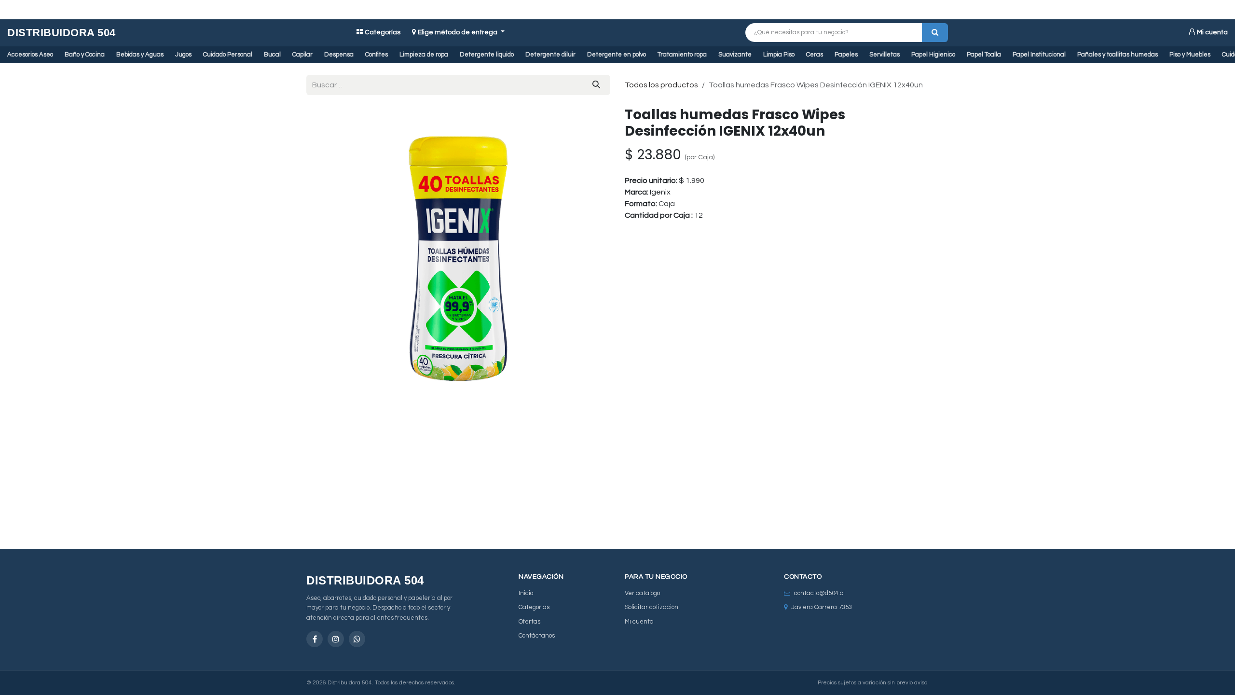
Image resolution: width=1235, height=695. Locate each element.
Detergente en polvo (616, 54)
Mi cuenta (1212, 32)
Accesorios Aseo (30, 54)
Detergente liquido (487, 54)
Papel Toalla (984, 54)
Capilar (302, 54)
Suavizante (735, 54)
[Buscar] (935, 32)
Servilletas (884, 54)
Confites (376, 54)
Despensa (339, 54)
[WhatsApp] (357, 639)
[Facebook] (314, 639)
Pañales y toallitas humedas (1117, 54)
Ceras (814, 54)
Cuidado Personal (227, 54)
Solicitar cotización (651, 607)
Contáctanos (537, 635)
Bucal (272, 54)
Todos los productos (661, 85)
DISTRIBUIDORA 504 (61, 33)
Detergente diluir (550, 54)
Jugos (183, 54)
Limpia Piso (779, 54)
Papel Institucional (1039, 54)
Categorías (382, 32)
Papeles (846, 54)
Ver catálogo (642, 593)
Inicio (526, 593)
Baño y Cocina (85, 54)
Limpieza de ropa (423, 54)
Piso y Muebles (1189, 54)
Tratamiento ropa (682, 54)
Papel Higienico (933, 54)
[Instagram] (336, 639)
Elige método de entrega (458, 32)
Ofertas (529, 621)
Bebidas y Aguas (140, 54)
